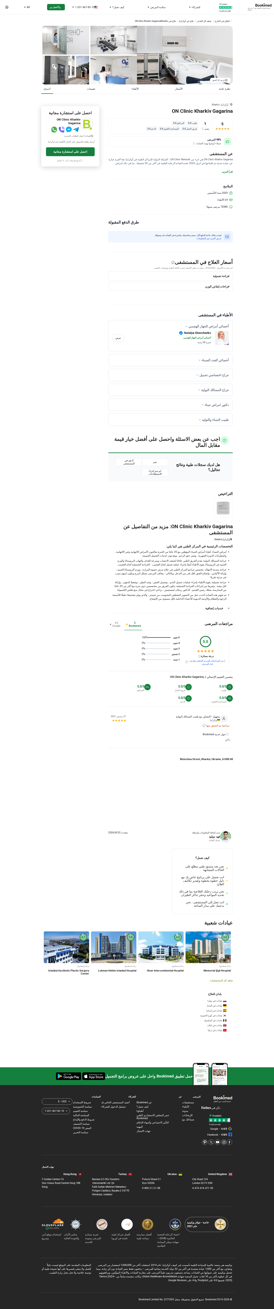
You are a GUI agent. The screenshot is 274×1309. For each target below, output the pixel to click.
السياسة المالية (81, 1115)
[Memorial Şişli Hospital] (208, 947)
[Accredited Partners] (102, 1224)
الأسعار (179, 88)
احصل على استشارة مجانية (70, 151)
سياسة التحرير (80, 1132)
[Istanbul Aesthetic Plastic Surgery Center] (66, 947)
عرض (118, 338)
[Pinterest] (205, 1142)
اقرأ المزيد (227, 171)
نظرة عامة (224, 88)
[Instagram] (224, 1142)
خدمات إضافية (214, 608)
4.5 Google (116, 624)
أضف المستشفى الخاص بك (115, 1102)
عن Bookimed (144, 1102)
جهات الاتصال (144, 1131)
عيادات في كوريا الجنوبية (211, 1015)
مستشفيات (188, 1102)
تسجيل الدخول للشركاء (113, 1106)
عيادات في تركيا (215, 1030)
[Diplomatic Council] (75, 1224)
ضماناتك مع (188, 1119)
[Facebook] (229, 1142)
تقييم (207, 128)
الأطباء (135, 88)
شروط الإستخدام (82, 1102)
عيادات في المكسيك (213, 1020)
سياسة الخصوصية (82, 1106)
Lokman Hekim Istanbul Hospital (117, 970)
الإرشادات (187, 1115)
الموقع (47, 88)
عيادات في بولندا (214, 1001)
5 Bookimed (135, 624)
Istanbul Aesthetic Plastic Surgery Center (68, 972)
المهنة (140, 1126)
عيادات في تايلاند (214, 1025)
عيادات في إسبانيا (214, 1010)
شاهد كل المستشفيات (221, 980)
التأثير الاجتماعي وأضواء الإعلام (153, 1122)
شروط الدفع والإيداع (83, 1119)
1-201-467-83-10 (85, 7)
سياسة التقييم (80, 1110)
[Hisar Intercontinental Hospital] (161, 947)
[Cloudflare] (53, 1224)
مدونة (185, 1110)
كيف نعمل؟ (118, 7)
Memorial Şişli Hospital (217, 970)
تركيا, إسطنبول (225, 966)
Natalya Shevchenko (197, 332)
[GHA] (175, 1224)
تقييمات (91, 88)
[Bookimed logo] (260, 5)
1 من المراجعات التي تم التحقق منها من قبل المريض (207, 662)
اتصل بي (54, 7)
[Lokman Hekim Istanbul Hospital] (113, 947)
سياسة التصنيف (81, 1123)
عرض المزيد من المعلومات (209, 238)
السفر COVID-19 (82, 1128)
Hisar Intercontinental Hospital (165, 970)
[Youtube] (217, 1142)
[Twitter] (211, 1142)
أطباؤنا (140, 1110)
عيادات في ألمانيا (214, 1005)
